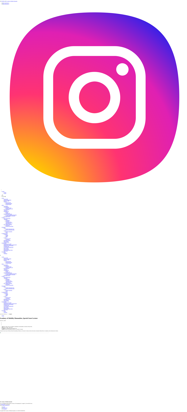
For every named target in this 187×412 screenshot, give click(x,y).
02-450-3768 (3, 404)
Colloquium (7, 239)
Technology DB (6, 246)
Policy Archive (6, 248)
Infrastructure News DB (7, 302)
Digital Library (4, 301)
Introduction (8, 220)
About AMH (6, 199)
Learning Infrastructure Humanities (11, 273)
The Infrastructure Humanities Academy (9, 222)
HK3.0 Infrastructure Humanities (7, 219)
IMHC (7, 294)
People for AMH (6, 200)
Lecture (5, 237)
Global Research (6, 242)
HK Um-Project (8, 223)
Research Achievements (9, 226)
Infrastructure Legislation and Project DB (10, 244)
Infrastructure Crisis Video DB (8, 245)
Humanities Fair (6, 211)
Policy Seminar (6, 241)
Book (5, 228)
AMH (3, 198)
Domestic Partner (8, 204)
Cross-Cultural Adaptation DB (8, 247)
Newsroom (3, 251)
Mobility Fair (8, 213)
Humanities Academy (7, 240)
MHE (3, 205)
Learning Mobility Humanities (10, 215)
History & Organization (7, 258)
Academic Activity (5, 233)
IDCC (7, 232)
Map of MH (6, 309)
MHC (7, 295)
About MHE (6, 206)
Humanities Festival (7, 216)
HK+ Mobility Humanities (8, 224)
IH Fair (7, 212)
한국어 (5, 192)
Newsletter (5, 253)
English (3, 191)
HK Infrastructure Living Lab (6, 210)
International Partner (9, 203)
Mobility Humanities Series (10, 287)
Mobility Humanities (9, 231)
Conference (5, 234)
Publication (3, 227)
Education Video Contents (8, 272)
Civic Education (6, 265)
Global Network (8, 202)
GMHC (7, 235)
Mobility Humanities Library (8, 250)
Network (5, 201)
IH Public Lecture (8, 266)
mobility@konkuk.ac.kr (5, 405)
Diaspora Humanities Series (10, 229)
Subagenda (7, 221)
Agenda (3, 217)
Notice (5, 252)
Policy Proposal (6, 249)
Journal (5, 230)
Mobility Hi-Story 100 (9, 208)
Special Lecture (8, 238)
